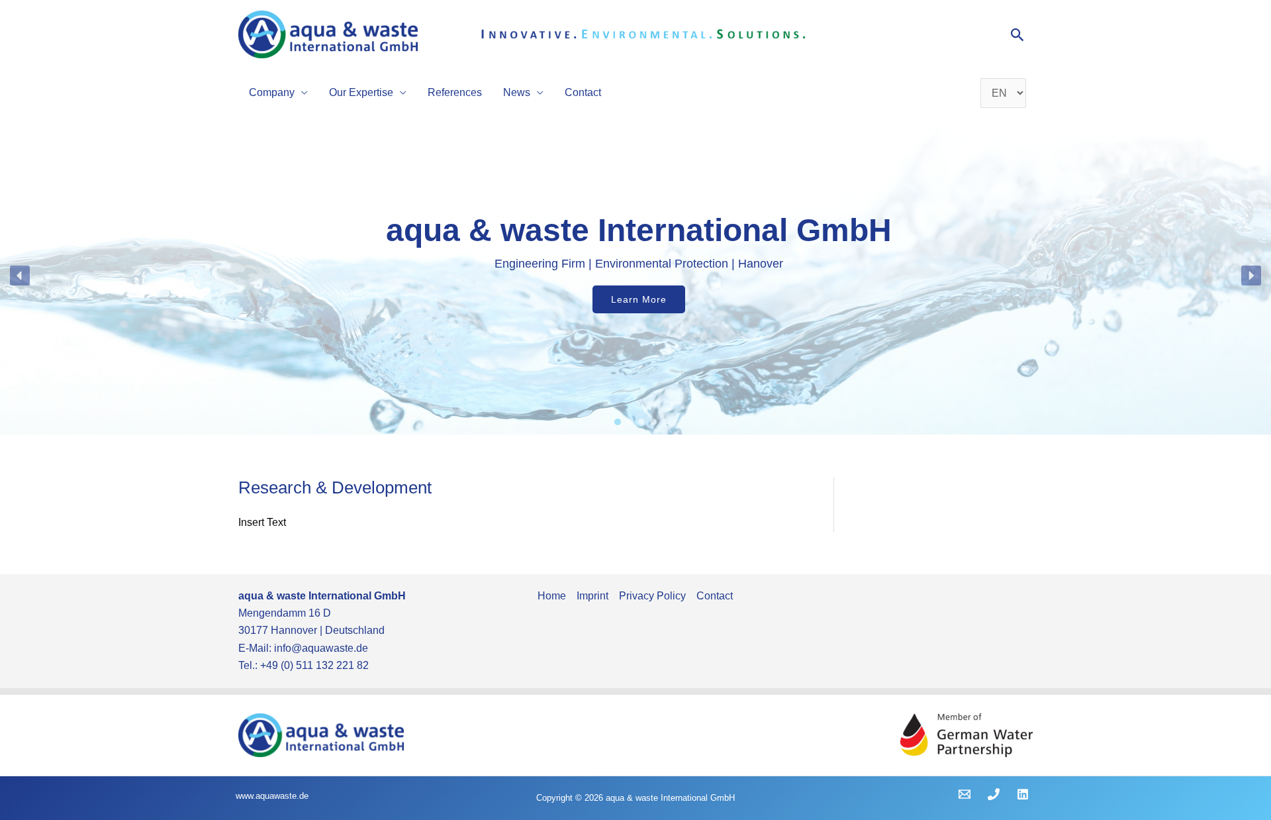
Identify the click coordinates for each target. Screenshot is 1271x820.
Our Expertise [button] (361, 92)
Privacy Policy (652, 595)
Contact (583, 92)
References (455, 92)
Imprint (592, 595)
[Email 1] (964, 794)
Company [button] (272, 92)
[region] (635, 276)
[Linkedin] (1023, 794)
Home (552, 595)
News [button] (516, 92)
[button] (1018, 35)
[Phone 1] (994, 794)
